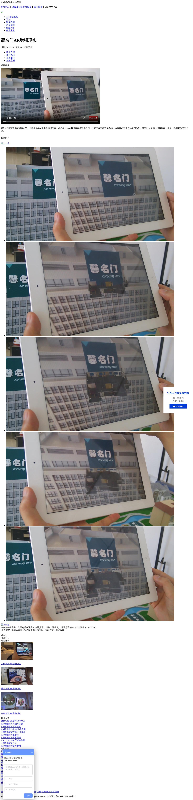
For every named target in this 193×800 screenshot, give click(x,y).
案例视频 (10, 22)
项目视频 (10, 55)
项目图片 (10, 58)
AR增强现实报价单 (10, 735)
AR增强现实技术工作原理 (13, 732)
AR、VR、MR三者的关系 (13, 740)
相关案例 (10, 60)
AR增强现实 (12, 17)
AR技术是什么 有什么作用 (13, 729)
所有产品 (5, 7)
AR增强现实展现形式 (11, 726)
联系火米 (10, 30)
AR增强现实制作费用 (11, 746)
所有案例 (27, 7)
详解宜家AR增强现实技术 (13, 721)
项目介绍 (10, 52)
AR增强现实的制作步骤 (12, 724)
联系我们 (54, 791)
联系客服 (38, 7)
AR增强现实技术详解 (11, 737)
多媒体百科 (17, 7)
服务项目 (45, 791)
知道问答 (10, 28)
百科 (8, 19)
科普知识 (10, 25)
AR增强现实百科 (9, 743)
